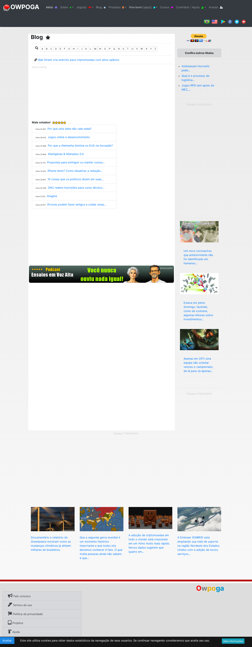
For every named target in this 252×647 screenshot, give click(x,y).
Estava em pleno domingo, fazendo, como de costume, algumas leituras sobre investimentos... (198, 311)
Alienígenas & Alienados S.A (66, 154)
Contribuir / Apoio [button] (188, 7)
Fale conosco (22, 596)
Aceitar (7, 640)
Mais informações (233, 641)
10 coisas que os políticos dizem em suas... (75, 179)
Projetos (17, 623)
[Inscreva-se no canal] (244, 21)
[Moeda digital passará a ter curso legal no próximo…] (150, 517)
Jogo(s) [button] (81, 7)
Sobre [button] (64, 7)
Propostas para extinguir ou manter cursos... (76, 162)
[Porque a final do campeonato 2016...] (199, 339)
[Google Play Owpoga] (223, 21)
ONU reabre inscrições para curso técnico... (76, 187)
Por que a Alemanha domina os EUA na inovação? (80, 145)
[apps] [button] (140, 7)
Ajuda (15, 632)
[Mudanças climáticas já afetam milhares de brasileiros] (53, 519)
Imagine (52, 196)
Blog (99, 7)
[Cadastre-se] (101, 274)
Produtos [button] (115, 7)
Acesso (213, 7)
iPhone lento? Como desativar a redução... (75, 170)
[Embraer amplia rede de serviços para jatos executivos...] (199, 519)
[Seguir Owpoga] (237, 21)
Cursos (164, 7)
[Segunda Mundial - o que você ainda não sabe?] (101, 519)
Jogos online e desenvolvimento (69, 137)
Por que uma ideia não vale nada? (69, 128)
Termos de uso (22, 605)
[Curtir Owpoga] (230, 21)
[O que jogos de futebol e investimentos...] (199, 283)
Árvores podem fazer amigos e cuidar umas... (76, 204)
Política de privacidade (27, 614)
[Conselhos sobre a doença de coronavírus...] (199, 231)
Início (52, 7)
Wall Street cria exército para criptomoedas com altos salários (78, 60)
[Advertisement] (101, 94)
